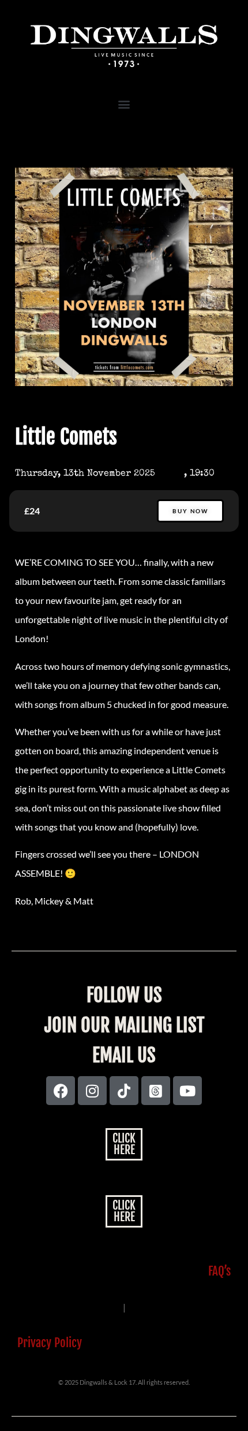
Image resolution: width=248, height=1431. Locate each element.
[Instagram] (92, 1090)
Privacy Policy (49, 1342)
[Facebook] (60, 1090)
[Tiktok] (124, 1090)
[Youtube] (187, 1090)
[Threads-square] (155, 1090)
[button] (124, 103)
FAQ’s (219, 1270)
